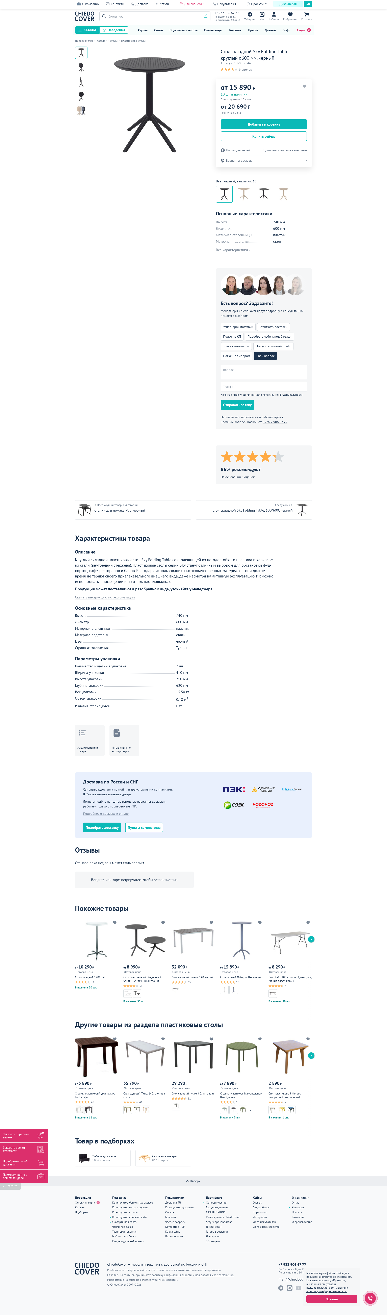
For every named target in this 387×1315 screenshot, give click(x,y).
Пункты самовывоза (144, 827)
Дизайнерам (288, 4)
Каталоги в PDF (175, 1227)
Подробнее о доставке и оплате (106, 813)
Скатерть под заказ (124, 1222)
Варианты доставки (240, 160)
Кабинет (273, 19)
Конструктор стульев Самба (129, 1217)
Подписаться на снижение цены (284, 150)
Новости (297, 1212)
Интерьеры (260, 1217)
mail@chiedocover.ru (295, 1279)
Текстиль (235, 30)
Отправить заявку (237, 405)
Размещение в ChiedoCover (223, 1217)
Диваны (270, 30)
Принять (332, 1299)
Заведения (116, 30)
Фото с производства (266, 1227)
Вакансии (298, 1217)
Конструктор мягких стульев (130, 1207)
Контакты (117, 4)
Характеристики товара (87, 749)
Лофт (286, 30)
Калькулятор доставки (179, 1207)
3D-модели (213, 1241)
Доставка (142, 4)
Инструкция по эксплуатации (121, 749)
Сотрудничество (216, 1202)
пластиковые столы (192, 1024)
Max (261, 19)
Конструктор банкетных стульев (132, 1202)
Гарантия (170, 1217)
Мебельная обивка (124, 1236)
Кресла (253, 30)
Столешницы (213, 30)
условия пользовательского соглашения (326, 1285)
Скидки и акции (85, 1202)
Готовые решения (217, 1231)
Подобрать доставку (102, 827)
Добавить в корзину (264, 124)
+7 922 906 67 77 (226, 13)
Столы (158, 30)
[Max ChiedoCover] (289, 1288)
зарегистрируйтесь (127, 879)
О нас (295, 1202)
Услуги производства (219, 1222)
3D (308, 4)
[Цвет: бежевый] (244, 194)
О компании (91, 4)
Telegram (249, 19)
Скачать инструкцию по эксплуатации (105, 597)
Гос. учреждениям (217, 1207)
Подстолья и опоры (184, 30)
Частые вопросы (175, 1222)
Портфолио (260, 1212)
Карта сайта (172, 1231)
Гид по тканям (174, 1236)
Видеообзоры (261, 1207)
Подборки (81, 1212)
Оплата (169, 1212)
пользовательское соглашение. (214, 1275)
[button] (103, 16)
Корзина (306, 19)
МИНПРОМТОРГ (216, 1212)
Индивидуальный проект (128, 1241)
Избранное (290, 19)
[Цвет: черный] (263, 194)
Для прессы (213, 1236)
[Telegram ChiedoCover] (281, 1288)
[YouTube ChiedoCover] (298, 1288)
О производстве (302, 1222)
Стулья (143, 30)
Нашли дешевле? (238, 150)
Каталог (90, 30)
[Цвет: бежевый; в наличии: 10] (283, 194)
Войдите (98, 879)
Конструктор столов (125, 1212)
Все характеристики (232, 250)
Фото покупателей (264, 1222)
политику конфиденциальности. (326, 1291)
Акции (301, 30)
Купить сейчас (263, 136)
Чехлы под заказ (122, 1227)
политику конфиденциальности (283, 394)
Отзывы (257, 1202)
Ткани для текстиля (124, 1231)
